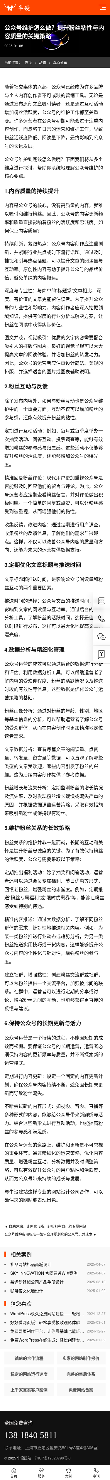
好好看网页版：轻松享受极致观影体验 (45, 1322)
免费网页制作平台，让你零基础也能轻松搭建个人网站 (59, 1331)
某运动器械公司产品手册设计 (37, 1282)
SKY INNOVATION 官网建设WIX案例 (43, 1273)
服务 (41, 1476)
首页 (28, 62)
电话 (96, 1476)
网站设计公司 (65, 1191)
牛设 (13, 1191)
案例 (68, 1476)
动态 (42, 62)
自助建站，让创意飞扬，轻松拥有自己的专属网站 (45, 1226)
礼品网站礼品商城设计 (30, 1264)
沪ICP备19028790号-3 (53, 1457)
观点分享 (60, 62)
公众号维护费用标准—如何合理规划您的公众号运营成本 (50, 1234)
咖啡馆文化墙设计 (26, 1290)
